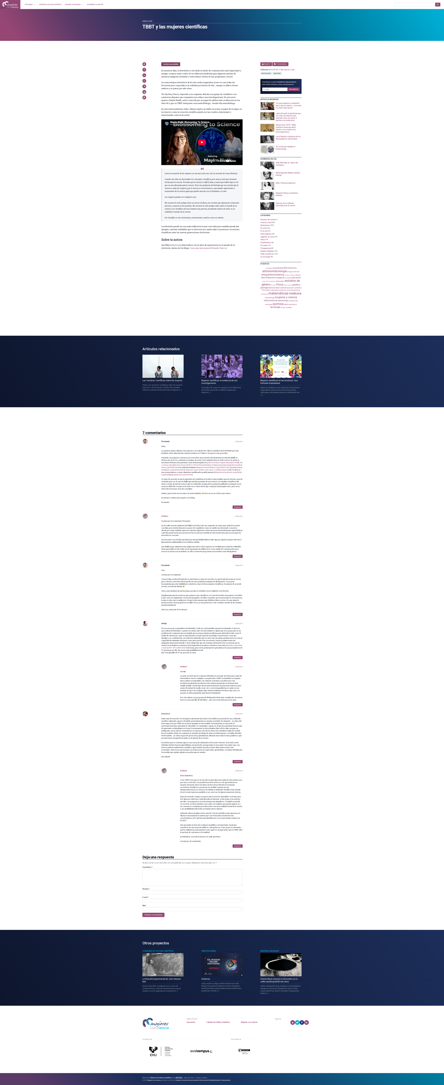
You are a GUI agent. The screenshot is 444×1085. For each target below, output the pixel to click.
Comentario (147, 867)
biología (282, 271)
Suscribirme (293, 89)
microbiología (270, 298)
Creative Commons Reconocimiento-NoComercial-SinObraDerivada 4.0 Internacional (202, 1080)
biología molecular (293, 271)
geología (264, 287)
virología (283, 307)
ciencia (297, 275)
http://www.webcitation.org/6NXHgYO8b (213, 467)
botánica (279, 274)
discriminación (266, 73)
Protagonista (265, 248)
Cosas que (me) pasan (200, 248)
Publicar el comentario (153, 915)
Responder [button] (237, 507)
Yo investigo (265, 257)
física (279, 284)
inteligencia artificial (285, 290)
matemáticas (278, 293)
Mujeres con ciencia (249, 1022)
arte (285, 267)
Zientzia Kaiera (208, 951)
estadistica (272, 281)
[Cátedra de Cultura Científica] (161, 1051)
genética (296, 284)
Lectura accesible (170, 64)
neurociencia (270, 300)
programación (293, 301)
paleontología (283, 301)
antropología (268, 268)
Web (144, 906)
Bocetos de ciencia (268, 219)
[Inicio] (10, 4)
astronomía (269, 271)
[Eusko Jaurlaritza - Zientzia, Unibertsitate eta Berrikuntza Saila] (244, 1051)
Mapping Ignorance (269, 951)
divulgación (280, 278)
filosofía (273, 285)
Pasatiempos (265, 242)
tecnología (275, 307)
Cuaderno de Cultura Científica (158, 951)
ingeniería (274, 290)
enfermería (265, 281)
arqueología (278, 268)
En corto (263, 228)
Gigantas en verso (267, 237)
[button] (144, 64)
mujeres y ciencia (286, 297)
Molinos (176, 245)
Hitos (262, 239)
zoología (289, 307)
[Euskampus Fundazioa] (201, 1051)
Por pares (264, 245)
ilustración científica (294, 288)
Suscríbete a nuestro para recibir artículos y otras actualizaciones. (279, 83)
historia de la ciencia (277, 288)
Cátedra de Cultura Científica (218, 1022)
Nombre (146, 889)
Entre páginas (265, 234)
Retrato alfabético (267, 251)
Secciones (191, 1022)
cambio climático (290, 275)
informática (266, 290)
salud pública (292, 304)
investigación (264, 294)
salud (286, 304)
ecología (288, 278)
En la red (263, 231)
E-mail (145, 897)
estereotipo (277, 73)
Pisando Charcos (219, 248)
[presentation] (281, 106)
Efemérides (265, 225)
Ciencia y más (147, 21)
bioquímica (268, 274)
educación (296, 277)
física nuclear (288, 285)
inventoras (296, 290)
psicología (268, 304)
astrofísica (292, 268)
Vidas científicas (267, 254)
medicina (295, 293)
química (278, 304)
